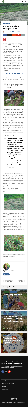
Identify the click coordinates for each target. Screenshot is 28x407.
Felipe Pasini (7, 306)
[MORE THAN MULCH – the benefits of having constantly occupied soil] (14, 321)
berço (4, 254)
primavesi (5, 256)
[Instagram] (6, 371)
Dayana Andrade (8, 31)
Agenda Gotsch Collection (8, 383)
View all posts (6, 274)
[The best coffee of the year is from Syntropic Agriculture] (14, 343)
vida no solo (11, 256)
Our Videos (4, 380)
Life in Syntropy (6, 23)
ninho (23, 254)
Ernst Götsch (6, 292)
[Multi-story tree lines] (14, 299)
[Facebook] (2, 371)
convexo (14, 254)
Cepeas (5, 313)
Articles (4, 386)
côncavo (9, 254)
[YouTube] (9, 371)
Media (3, 378)
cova (19, 254)
